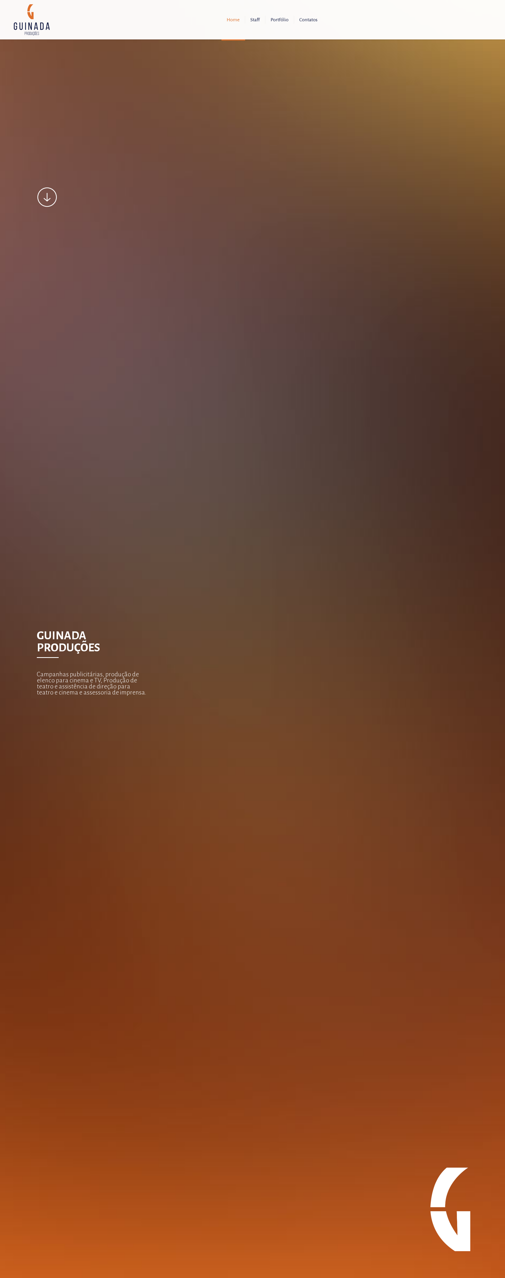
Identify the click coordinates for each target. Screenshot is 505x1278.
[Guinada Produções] (31, 19)
